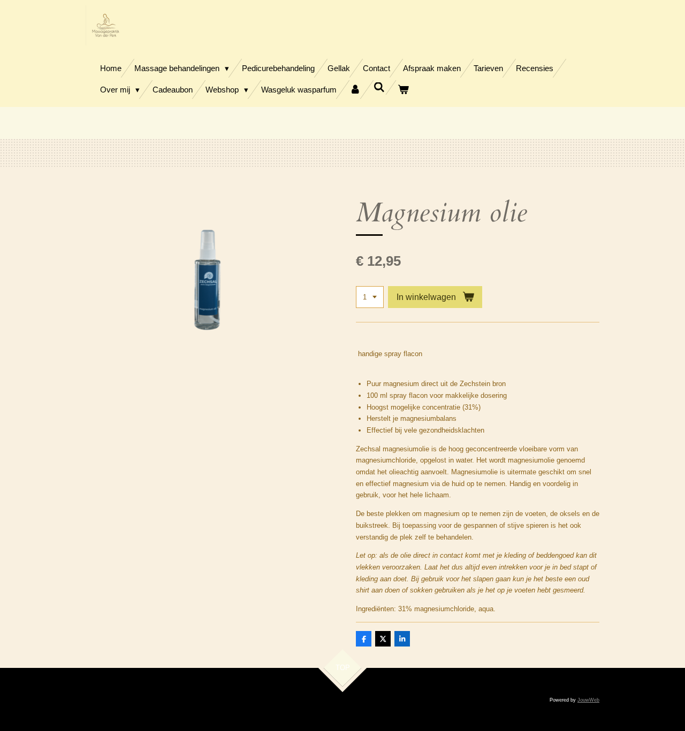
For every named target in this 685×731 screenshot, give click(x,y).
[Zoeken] (379, 87)
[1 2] (370, 297)
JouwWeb (588, 700)
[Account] (355, 89)
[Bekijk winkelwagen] (403, 89)
